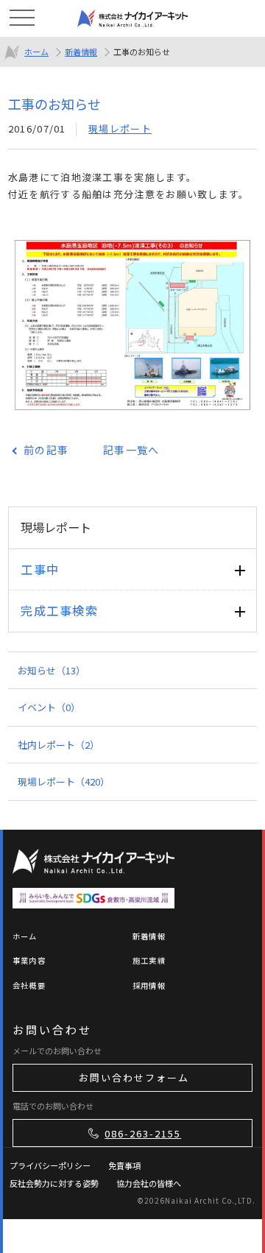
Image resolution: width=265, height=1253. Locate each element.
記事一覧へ (131, 449)
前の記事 (46, 449)
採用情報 (149, 985)
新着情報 (81, 51)
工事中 (40, 569)
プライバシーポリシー (50, 1165)
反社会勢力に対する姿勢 (54, 1183)
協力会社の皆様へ (148, 1183)
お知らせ (51, 670)
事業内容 (29, 960)
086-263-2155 (143, 1133)
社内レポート (58, 745)
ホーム (36, 51)
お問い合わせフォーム (134, 1077)
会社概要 (29, 985)
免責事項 (124, 1165)
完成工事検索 (60, 610)
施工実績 (149, 960)
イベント (49, 707)
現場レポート (120, 128)
